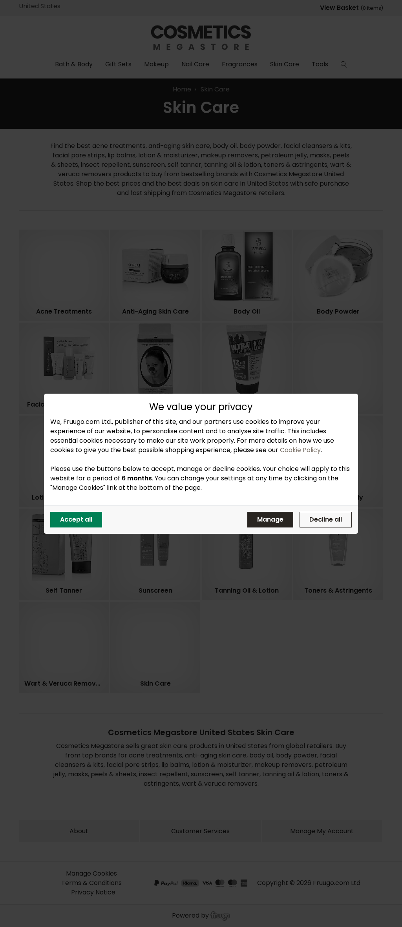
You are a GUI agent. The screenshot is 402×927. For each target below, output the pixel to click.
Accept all (76, 519)
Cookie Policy (300, 449)
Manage (270, 519)
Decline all (325, 519)
